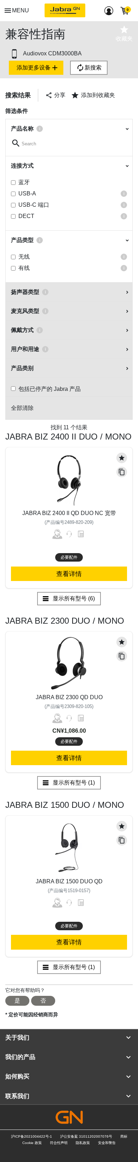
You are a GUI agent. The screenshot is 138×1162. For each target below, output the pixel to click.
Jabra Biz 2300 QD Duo (69, 697)
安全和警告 (107, 1143)
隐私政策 (83, 1143)
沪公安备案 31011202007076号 (86, 1136)
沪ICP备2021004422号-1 (31, 1136)
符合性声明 (59, 1143)
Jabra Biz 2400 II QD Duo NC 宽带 (69, 513)
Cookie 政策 (32, 1143)
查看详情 (69, 573)
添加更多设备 (38, 67)
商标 (123, 1136)
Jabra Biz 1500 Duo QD (69, 881)
